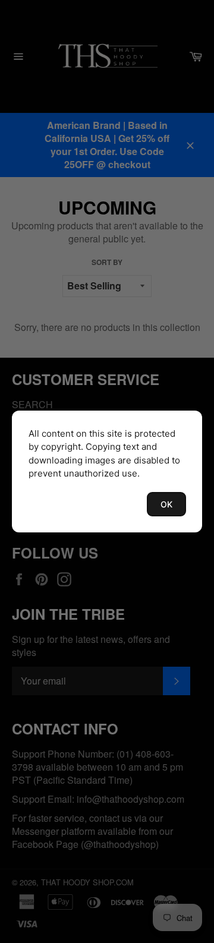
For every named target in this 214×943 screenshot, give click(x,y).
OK (166, 504)
